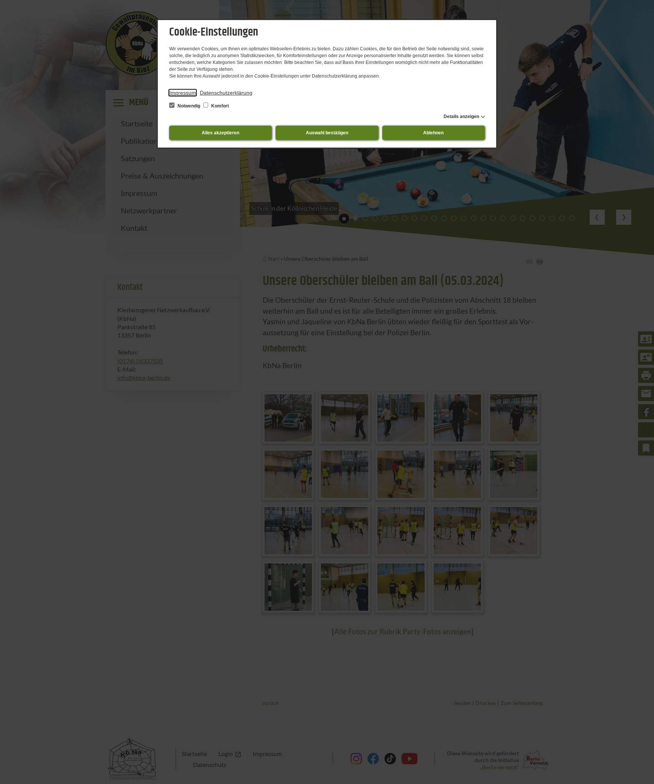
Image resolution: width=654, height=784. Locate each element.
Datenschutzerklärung (226, 93)
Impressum (182, 93)
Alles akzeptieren (220, 132)
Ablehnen (433, 132)
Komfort (219, 106)
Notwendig (188, 106)
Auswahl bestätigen (327, 132)
